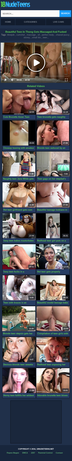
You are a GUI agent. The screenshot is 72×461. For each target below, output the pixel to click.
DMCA (25, 453)
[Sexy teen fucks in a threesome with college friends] (19, 256)
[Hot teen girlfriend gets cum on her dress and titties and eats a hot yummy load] (19, 195)
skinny (27, 37)
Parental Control (45, 453)
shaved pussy (62, 35)
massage (31, 35)
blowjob (10, 35)
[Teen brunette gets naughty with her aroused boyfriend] (52, 102)
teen (45, 37)
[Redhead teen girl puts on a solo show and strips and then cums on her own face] (52, 226)
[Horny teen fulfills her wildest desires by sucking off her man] (19, 380)
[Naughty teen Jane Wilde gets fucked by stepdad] (18, 164)
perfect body (48, 35)
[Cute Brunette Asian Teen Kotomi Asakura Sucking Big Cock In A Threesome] (19, 102)
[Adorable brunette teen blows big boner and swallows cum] (52, 380)
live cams (58, 22)
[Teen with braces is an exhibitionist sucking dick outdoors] (19, 287)
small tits (36, 37)
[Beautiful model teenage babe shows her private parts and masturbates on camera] (52, 287)
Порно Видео (13, 453)
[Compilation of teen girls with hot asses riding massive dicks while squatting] (53, 318)
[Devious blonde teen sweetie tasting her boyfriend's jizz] (19, 349)
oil (39, 35)
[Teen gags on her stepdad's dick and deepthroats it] (53, 164)
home (8, 22)
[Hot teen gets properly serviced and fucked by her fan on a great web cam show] (52, 256)
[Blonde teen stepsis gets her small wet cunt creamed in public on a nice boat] (18, 318)
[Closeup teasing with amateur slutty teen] (19, 133)
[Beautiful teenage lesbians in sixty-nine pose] (52, 195)
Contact (59, 453)
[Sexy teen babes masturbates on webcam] (19, 226)
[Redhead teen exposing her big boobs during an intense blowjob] (52, 349)
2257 (33, 453)
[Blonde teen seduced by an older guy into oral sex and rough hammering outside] (52, 133)
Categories (30, 22)
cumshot (20, 35)
